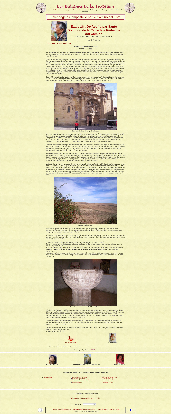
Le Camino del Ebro (77, 10)
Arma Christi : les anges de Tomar (109, 377)
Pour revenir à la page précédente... (59, 43)
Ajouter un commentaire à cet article (85, 398)
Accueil (51, 10)
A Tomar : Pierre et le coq (107, 378)
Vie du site (112, 409)
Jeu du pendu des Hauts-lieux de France (81, 379)
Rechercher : (78, 404)
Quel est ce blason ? (77, 382)
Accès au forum (70, 342)
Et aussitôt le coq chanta (107, 382)
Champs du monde (102, 409)
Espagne (67, 10)
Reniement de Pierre (106, 381)
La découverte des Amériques (109, 379)
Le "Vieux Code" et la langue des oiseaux (82, 381)
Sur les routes (59, 10)
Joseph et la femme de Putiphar (79, 377)
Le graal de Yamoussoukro (78, 378)
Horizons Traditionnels (89, 409)
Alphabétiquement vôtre (64, 409)
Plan (117, 409)
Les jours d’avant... (48, 377)
